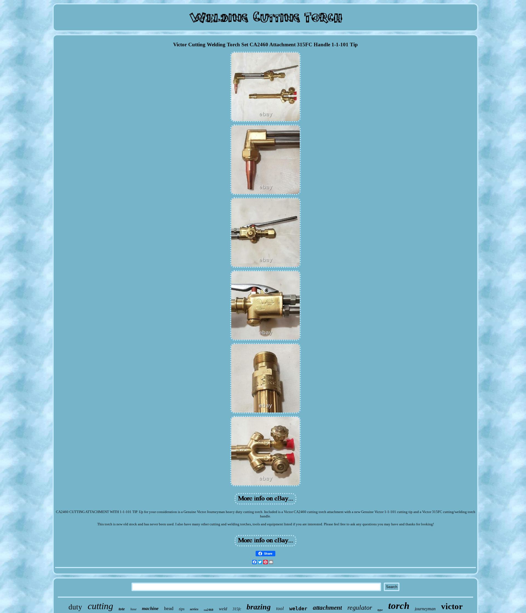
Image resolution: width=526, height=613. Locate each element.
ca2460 (208, 609)
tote (122, 609)
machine (150, 608)
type (380, 609)
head (168, 608)
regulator (359, 607)
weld (223, 608)
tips (181, 609)
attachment (327, 607)
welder (298, 608)
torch (398, 605)
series (194, 609)
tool (280, 608)
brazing (259, 607)
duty (75, 607)
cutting (100, 606)
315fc (237, 609)
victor (452, 606)
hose (133, 609)
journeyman (425, 608)
